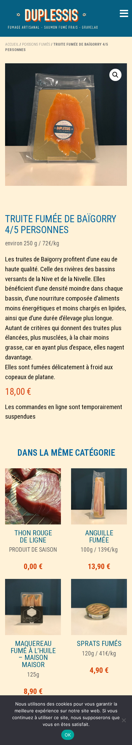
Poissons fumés (36, 44)
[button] (115, 75)
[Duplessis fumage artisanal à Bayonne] (53, 18)
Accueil (12, 44)
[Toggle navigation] (124, 14)
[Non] (123, 720)
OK (68, 735)
